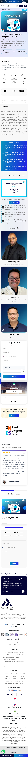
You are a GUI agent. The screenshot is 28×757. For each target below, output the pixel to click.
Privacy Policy (5, 750)
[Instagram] (14, 694)
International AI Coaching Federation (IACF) (14, 674)
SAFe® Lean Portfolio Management (14, 661)
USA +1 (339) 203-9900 (14, 707)
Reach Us (14, 402)
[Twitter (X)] (17, 694)
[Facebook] (11, 694)
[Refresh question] (23, 371)
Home (3, 9)
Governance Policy (14, 752)
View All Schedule (21, 51)
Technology (15, 642)
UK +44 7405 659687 (14, 701)
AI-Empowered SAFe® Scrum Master (14, 652)
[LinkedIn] (21, 694)
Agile (19, 644)
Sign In (21, 5)
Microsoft (22, 642)
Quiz (10, 678)
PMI (6, 9)
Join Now (4, 522)
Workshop (21, 676)
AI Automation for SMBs (17, 681)
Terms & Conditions (22, 750)
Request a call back (7, 755)
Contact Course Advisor (7, 51)
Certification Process (14, 100)
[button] (3, 508)
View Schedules (14, 202)
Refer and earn (22, 678)
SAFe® (8, 642)
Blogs (14, 678)
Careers (5, 678)
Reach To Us (14, 415)
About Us (7, 676)
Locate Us (15, 626)
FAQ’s (7, 681)
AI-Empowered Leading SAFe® (15, 655)
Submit (14, 564)
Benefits (4, 100)
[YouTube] (8, 694)
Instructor (23, 100)
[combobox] (5, 356)
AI (4, 642)
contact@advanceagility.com (15, 624)
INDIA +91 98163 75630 (15, 713)
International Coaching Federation (14, 683)
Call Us (14, 391)
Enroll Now (21, 755)
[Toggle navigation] (25, 6)
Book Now (23, 1)
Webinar (14, 676)
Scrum (10, 644)
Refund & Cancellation (13, 750)
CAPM (9, 9)
